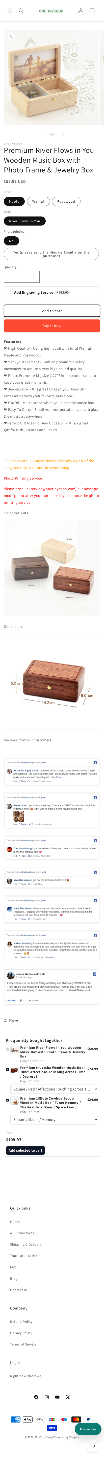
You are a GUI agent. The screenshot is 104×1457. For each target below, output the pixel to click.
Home (15, 1221)
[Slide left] (40, 134)
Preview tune (88, 1429)
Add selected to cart (25, 1150)
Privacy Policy (21, 1333)
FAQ (13, 1267)
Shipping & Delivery (25, 1244)
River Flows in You (24, 221)
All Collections (22, 1233)
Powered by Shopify (66, 1437)
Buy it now (52, 325)
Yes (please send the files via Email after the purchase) (51, 254)
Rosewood (66, 201)
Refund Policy (21, 1321)
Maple (14, 201)
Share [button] (13, 1020)
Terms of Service (23, 1344)
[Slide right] (63, 134)
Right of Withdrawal (26, 1376)
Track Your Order (23, 1255)
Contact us (19, 1290)
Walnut (38, 201)
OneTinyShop (44, 1437)
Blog (13, 1278)
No (11, 241)
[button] (10, 10)
